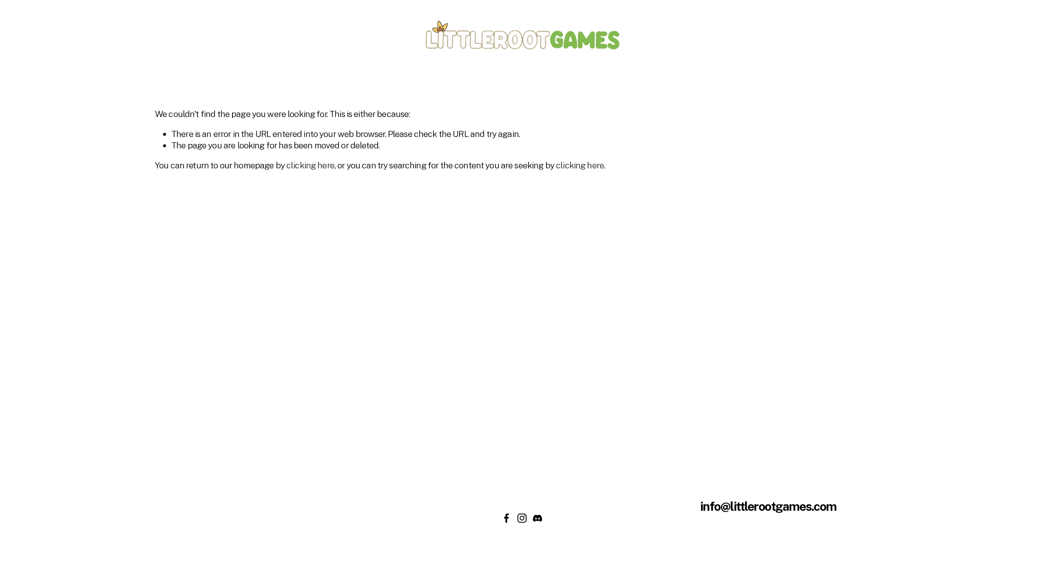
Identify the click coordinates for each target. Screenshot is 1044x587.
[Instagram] (522, 518)
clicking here (310, 165)
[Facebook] (506, 518)
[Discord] (537, 518)
